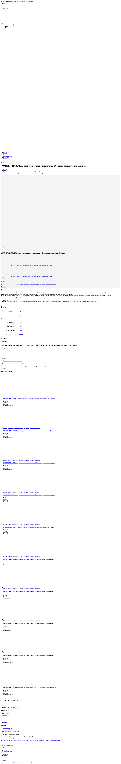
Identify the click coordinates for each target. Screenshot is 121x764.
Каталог (5, 153)
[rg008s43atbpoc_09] (9, 247)
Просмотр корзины (10, 286)
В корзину (3, 286)
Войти (5, 3)
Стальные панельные (51, 284)
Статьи (5, 720)
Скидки (2, 162)
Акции (5, 160)
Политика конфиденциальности (11, 731)
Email (2, 363)
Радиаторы (42, 284)
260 (20, 311)
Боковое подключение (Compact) (32, 284)
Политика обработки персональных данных (27, 740)
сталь (20, 322)
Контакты (5, 158)
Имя (2, 360)
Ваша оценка (4, 348)
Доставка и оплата (7, 156)
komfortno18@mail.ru (13, 707)
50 (20, 315)
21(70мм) (21, 334)
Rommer (21, 284)
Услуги (5, 154)
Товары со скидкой (7, 728)
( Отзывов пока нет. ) (6, 279)
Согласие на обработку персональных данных (50, 740)
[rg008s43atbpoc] (20, 214)
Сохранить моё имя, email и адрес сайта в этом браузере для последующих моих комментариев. (25, 366)
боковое (21, 330)
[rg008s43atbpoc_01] (9, 236)
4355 (20, 326)
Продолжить (9, 745)
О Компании (6, 713)
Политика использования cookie (8, 740)
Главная (5, 152)
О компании (6, 157)
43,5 (20, 318)
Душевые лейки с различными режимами (13, 729)
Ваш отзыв (4, 358)
